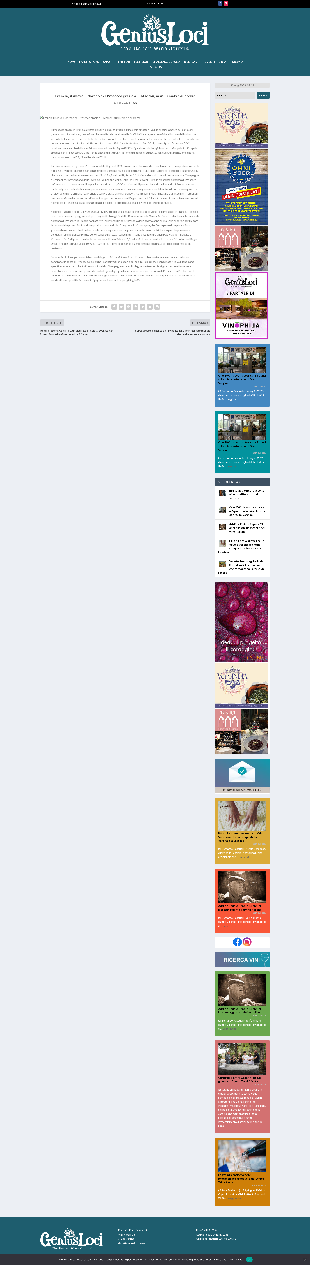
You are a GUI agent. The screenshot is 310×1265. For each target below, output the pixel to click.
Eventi (210, 61)
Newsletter (153, 3)
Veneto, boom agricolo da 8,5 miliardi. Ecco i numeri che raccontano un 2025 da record (241, 566)
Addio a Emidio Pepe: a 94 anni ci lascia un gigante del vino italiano (247, 527)
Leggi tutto (234, 399)
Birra (222, 61)
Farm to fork (89, 61)
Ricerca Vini (192, 61)
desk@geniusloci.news (88, 3)
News (71, 61)
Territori (123, 61)
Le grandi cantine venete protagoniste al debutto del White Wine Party (241, 1178)
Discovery (154, 67)
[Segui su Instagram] (226, 3)
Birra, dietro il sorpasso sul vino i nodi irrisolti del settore (247, 494)
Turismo (236, 61)
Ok (249, 1259)
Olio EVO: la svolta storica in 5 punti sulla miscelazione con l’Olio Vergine (242, 379)
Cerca (263, 95)
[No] (305, 1259)
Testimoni (141, 61)
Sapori (107, 61)
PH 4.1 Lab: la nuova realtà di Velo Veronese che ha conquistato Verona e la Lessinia (240, 836)
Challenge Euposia (166, 61)
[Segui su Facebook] (220, 3)
